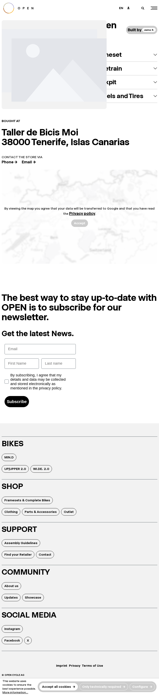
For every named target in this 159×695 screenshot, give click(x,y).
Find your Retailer (18, 554)
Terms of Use (92, 666)
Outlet (69, 512)
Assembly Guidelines (20, 543)
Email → (29, 162)
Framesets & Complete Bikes (27, 500)
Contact (45, 554)
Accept (79, 223)
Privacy (74, 666)
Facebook (12, 640)
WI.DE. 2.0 (41, 469)
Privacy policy (82, 213)
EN (121, 8)
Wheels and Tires (118, 96)
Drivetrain (107, 68)
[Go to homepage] (39, 8)
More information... (15, 692)
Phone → (10, 162)
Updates (11, 597)
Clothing (11, 512)
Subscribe (17, 401)
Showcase (33, 597)
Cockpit (104, 82)
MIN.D (9, 457)
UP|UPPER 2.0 (15, 469)
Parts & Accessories (41, 512)
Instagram (12, 629)
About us (11, 586)
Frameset (107, 54)
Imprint (61, 666)
